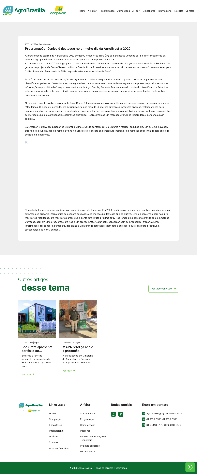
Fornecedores (87, 451)
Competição (55, 419)
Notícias (53, 436)
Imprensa (85, 430)
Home (52, 413)
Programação (87, 419)
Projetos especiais (90, 445)
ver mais (26, 374)
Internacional (56, 430)
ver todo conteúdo (161, 288)
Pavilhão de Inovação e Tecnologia (93, 438)
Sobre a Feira (87, 413)
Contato (53, 442)
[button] (92, 11)
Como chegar (87, 425)
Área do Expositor (59, 448)
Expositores (55, 425)
